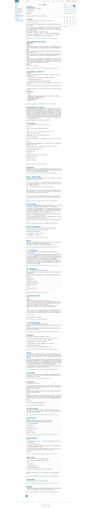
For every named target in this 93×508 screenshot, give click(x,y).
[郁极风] (44, 164)
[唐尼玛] (32, 454)
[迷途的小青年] (55, 483)
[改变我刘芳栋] (40, 120)
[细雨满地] (55, 104)
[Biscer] (48, 414)
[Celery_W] (38, 173)
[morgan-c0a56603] (32, 68)
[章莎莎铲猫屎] (51, 349)
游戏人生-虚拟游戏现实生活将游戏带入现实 (19, 9)
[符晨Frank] (40, 319)
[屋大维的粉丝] (49, 265)
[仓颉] (49, 68)
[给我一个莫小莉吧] (41, 223)
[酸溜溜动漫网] (30, 454)
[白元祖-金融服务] (38, 200)
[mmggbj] (49, 104)
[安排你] (40, 454)
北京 (64, 19)
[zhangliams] (30, 378)
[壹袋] (44, 247)
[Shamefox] (49, 173)
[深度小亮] (44, 120)
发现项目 (53, 1)
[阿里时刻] (38, 319)
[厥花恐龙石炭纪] (41, 237)
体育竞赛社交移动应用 (18, 12)
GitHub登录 (75, 1)
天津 (67, 25)
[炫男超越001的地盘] (43, 319)
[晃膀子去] (40, 164)
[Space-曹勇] (51, 369)
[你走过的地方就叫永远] (41, 164)
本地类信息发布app (30, 7)
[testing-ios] (51, 265)
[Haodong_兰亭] (51, 454)
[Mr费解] (46, 414)
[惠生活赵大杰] (51, 104)
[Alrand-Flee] (49, 349)
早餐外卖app (17, 18)
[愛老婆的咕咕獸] (52, 104)
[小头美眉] (43, 369)
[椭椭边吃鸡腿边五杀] (41, 369)
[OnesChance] (44, 331)
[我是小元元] (51, 200)
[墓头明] (52, 434)
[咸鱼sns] (43, 414)
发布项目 (57, 1)
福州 (73, 23)
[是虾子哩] (44, 369)
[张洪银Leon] (46, 483)
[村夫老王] (51, 476)
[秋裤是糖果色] (41, 414)
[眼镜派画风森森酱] (40, 414)
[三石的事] (30, 247)
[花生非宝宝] (52, 492)
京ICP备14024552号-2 (44, 505)
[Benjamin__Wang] (54, 247)
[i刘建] (41, 434)
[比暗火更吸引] (40, 173)
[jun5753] (32, 265)
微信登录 (63, 1)
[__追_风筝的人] (38, 120)
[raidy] (43, 16)
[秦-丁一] (44, 434)
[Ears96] (43, 349)
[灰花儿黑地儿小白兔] (38, 378)
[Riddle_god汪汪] (55, 476)
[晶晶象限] (41, 120)
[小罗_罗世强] (38, 434)
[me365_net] (57, 483)
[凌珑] (30, 104)
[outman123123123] (41, 265)
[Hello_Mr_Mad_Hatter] (51, 331)
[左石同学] (52, 476)
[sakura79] (40, 483)
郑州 (70, 23)
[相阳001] (52, 265)
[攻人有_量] (49, 378)
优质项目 (40, 4)
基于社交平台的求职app (31, 418)
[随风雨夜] (46, 173)
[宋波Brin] (49, 200)
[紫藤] (37, 38)
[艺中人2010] (35, 237)
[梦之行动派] (35, 173)
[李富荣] (30, 38)
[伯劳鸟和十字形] (55, 369)
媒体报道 (45, 506)
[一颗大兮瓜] (48, 349)
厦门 (76, 21)
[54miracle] (30, 223)
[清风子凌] (54, 38)
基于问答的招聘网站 (30, 479)
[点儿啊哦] (32, 476)
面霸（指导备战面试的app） (32, 269)
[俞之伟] (57, 369)
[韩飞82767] (37, 414)
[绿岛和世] (51, 173)
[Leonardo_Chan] (55, 331)
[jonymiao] (46, 38)
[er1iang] (51, 247)
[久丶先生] (44, 68)
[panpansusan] (38, 68)
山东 (64, 23)
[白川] (35, 223)
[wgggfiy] (46, 331)
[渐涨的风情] (43, 476)
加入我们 (48, 506)
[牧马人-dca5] (35, 164)
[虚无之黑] (46, 292)
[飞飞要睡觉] (54, 483)
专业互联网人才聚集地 (31, 204)
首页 (42, 506)
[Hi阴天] (54, 265)
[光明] (40, 104)
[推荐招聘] (30, 414)
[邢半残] (40, 247)
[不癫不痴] (57, 223)
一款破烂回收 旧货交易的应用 (19, 19)
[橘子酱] (37, 237)
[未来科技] (35, 265)
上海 (67, 19)
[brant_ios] (30, 476)
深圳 (70, 19)
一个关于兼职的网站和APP (32, 250)
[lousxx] (48, 223)
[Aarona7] (43, 38)
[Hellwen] (41, 16)
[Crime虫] (57, 247)
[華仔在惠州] (43, 331)
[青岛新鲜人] (54, 492)
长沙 (76, 23)
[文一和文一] (32, 319)
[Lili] (34, 16)
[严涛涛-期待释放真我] (35, 38)
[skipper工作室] (37, 247)
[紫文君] (41, 378)
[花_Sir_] (41, 319)
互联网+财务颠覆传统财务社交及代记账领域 (35, 42)
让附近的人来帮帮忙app (18, 11)
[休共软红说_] (30, 331)
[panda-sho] (30, 434)
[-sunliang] (52, 454)
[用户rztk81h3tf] (34, 405)
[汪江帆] (44, 414)
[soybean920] (57, 454)
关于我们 (55, 502)
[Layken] (41, 405)
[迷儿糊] (48, 265)
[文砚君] (44, 38)
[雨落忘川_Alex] (48, 237)
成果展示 (71, 502)
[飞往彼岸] (37, 104)
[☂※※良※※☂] (35, 104)
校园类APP (28, 240)
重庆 (64, 25)
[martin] (41, 38)
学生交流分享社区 (30, 382)
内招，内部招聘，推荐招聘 (32, 408)
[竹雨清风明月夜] (57, 349)
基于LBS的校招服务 (30, 373)
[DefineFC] (46, 476)
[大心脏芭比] (44, 292)
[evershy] (37, 164)
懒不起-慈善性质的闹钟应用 (19, 15)
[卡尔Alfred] (44, 237)
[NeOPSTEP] (44, 319)
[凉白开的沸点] (35, 476)
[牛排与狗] (37, 16)
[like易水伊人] (54, 414)
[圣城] (41, 68)
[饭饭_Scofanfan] (57, 265)
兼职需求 (48, 1)
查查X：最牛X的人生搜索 (19, 16)
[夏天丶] (44, 16)
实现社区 (33, 502)
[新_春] (54, 434)
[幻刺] (48, 38)
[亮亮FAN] (49, 331)
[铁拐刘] (52, 223)
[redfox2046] (49, 414)
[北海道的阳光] (57, 331)
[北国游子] (43, 247)
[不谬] (54, 349)
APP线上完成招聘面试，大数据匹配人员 (35, 71)
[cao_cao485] (35, 68)
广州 (76, 19)
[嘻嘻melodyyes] (40, 405)
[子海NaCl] (44, 173)
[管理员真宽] (40, 237)
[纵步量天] (51, 38)
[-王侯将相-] (46, 454)
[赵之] (32, 173)
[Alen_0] (46, 492)
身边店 (16, 6)
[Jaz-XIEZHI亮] (54, 104)
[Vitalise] (37, 369)
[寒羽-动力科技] (40, 349)
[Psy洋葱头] (35, 331)
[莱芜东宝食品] (52, 331)
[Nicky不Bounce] (44, 378)
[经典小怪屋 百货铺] (34, 164)
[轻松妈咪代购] (52, 414)
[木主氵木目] (43, 434)
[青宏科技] (30, 237)
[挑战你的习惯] (38, 265)
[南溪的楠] (57, 434)
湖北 (73, 21)
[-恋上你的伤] (38, 414)
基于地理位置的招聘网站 (31, 438)
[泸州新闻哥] (55, 349)
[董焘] (35, 16)
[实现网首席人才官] (30, 173)
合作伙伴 (66, 502)
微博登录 (68, 1)
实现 (17, 1)
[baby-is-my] (37, 476)
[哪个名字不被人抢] (54, 200)
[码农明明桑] (41, 454)
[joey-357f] (38, 16)
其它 (76, 25)
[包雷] (55, 38)
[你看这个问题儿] (49, 434)
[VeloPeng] (43, 120)
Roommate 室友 (17, 13)
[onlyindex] (52, 369)
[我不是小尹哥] (40, 200)
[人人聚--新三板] (43, 200)
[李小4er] (46, 349)
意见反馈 (49, 502)
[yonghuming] (34, 200)
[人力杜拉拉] (43, 265)
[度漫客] (35, 369)
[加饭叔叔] (38, 492)
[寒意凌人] (30, 369)
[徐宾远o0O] (57, 68)
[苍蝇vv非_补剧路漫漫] (54, 454)
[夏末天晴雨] (44, 200)
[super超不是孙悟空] (52, 200)
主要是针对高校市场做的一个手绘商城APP (35, 107)
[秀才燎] (35, 414)
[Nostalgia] (35, 200)
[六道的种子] (35, 247)
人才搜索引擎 (29, 19)
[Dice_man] (35, 434)
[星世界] (57, 38)
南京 (67, 21)
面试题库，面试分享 (30, 457)
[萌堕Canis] (54, 173)
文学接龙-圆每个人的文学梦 (19, 20)
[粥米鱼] (38, 237)
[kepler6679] (51, 492)
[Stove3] (37, 492)
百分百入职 (28, 352)
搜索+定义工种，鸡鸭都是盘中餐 (33, 226)
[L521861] (34, 38)
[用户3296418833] (40, 434)
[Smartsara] (41, 104)
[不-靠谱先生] (38, 223)
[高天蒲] (32, 120)
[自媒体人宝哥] (34, 173)
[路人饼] (32, 16)
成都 (64, 21)
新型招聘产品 (29, 487)
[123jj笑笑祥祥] (52, 483)
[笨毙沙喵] (55, 173)
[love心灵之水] (41, 483)
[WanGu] (52, 38)
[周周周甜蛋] (34, 247)
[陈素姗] (43, 237)
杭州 (73, 19)
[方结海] (48, 454)
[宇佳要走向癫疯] (46, 378)
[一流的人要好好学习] (57, 414)
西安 (70, 21)
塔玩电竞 (16, 5)
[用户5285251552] (30, 164)
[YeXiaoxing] (30, 405)
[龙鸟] (34, 414)
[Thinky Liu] (52, 68)
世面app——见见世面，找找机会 (33, 176)
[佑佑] (46, 68)
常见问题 (44, 502)
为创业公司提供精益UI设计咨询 (33, 295)
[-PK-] (49, 38)
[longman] (44, 104)
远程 (73, 25)
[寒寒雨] (40, 223)
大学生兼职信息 (29, 335)
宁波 (70, 25)
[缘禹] (40, 38)
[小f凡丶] (55, 454)
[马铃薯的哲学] (38, 369)
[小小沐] (51, 223)
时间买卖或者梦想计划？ (31, 123)
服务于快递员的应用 (18, 8)
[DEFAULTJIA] (54, 476)
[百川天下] (40, 16)
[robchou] (55, 265)
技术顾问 (44, 1)
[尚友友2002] (35, 319)
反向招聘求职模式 (30, 167)
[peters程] (30, 120)
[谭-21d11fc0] (32, 38)
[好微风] (41, 200)
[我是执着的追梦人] (38, 454)
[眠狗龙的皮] (41, 292)
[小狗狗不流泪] (49, 120)
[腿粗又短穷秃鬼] (55, 200)
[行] (51, 68)
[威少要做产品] (54, 223)
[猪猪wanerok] (38, 292)
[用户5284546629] (37, 173)
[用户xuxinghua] (48, 331)
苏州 (67, 23)
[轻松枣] (48, 173)
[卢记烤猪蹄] (43, 173)
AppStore (27, 473)
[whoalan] (48, 104)
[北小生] (43, 378)
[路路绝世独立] (44, 454)
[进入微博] (49, 505)
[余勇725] (52, 349)
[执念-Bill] (55, 247)
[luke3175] (49, 223)
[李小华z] (48, 247)
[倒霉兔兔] (48, 434)
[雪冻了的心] (35, 120)
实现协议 (39, 502)
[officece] (37, 120)
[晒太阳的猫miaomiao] (34, 120)
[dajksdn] (46, 247)
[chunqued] (38, 483)
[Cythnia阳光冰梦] (49, 454)
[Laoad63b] (46, 16)
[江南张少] (46, 369)
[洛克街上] (48, 369)
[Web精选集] (44, 349)
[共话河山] (55, 223)
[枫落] (54, 68)
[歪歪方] (44, 492)
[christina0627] (34, 68)
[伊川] (32, 223)
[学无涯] (41, 173)
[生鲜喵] (43, 292)
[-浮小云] (30, 16)
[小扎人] (40, 492)
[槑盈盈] (51, 483)
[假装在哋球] (46, 265)
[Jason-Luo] (32, 104)
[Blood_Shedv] (38, 164)
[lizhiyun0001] (30, 349)
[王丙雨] (38, 38)
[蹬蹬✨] (43, 68)
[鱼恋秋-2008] (46, 200)
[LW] (55, 68)
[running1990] (51, 414)
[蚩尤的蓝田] (40, 292)
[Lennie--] (49, 369)
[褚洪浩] (30, 68)
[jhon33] (48, 120)
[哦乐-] (38, 476)
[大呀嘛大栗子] (49, 247)
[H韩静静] (30, 265)
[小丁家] (30, 483)
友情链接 (60, 502)
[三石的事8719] (32, 164)
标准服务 (28, 502)
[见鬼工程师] (38, 247)
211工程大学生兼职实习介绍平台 (33, 322)
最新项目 (44, 4)
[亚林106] (30, 319)
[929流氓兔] (46, 104)
